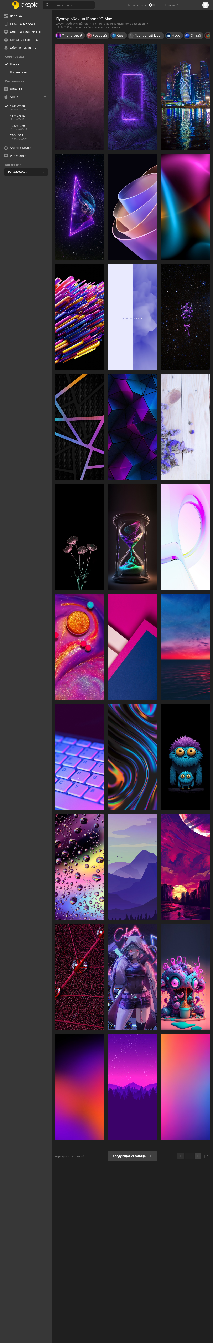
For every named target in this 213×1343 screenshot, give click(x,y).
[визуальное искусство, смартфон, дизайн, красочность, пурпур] (132, 757)
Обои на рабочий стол (26, 32)
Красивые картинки (24, 40)
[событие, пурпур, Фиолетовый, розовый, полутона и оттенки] (185, 1087)
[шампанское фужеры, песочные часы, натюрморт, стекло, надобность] (132, 537)
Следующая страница (129, 1156)
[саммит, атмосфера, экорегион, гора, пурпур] (132, 867)
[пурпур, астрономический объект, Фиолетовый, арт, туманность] (79, 207)
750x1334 (16, 135)
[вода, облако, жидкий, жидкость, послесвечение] (185, 647)
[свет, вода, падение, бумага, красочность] (79, 867)
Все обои (16, 16)
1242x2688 (17, 106)
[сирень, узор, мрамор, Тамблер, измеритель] (132, 317)
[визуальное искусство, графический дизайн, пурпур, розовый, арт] (185, 977)
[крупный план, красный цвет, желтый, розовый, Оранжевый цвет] (79, 647)
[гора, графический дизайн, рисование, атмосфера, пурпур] (132, 1087)
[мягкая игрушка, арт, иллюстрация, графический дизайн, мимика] (185, 757)
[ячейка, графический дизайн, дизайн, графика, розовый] (79, 427)
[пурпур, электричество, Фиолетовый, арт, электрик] (132, 97)
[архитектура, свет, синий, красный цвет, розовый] (132, 647)
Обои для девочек (23, 48)
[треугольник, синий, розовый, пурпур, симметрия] (132, 427)
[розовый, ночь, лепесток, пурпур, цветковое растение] (185, 317)
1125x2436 (17, 115)
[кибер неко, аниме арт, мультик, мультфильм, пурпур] (132, 977)
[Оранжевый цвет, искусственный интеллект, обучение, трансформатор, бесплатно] (79, 317)
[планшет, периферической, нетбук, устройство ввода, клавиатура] (79, 757)
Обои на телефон (22, 24)
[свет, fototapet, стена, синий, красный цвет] (185, 207)
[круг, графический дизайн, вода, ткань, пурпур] (79, 977)
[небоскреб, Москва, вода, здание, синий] (185, 97)
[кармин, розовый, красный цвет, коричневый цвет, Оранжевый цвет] (79, 97)
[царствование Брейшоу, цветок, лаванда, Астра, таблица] (185, 427)
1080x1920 (17, 125)
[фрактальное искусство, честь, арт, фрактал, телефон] (132, 207)
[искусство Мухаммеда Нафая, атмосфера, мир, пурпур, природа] (185, 867)
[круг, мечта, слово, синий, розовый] (185, 537)
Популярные (19, 72)
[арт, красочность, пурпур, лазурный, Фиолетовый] (79, 1087)
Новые (14, 64)
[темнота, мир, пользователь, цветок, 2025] (79, 537)
